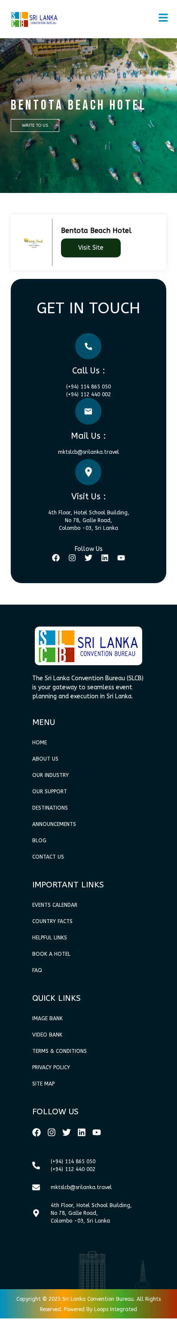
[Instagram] (72, 558)
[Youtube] (121, 558)
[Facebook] (56, 558)
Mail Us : (88, 436)
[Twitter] (88, 558)
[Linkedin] (105, 558)
